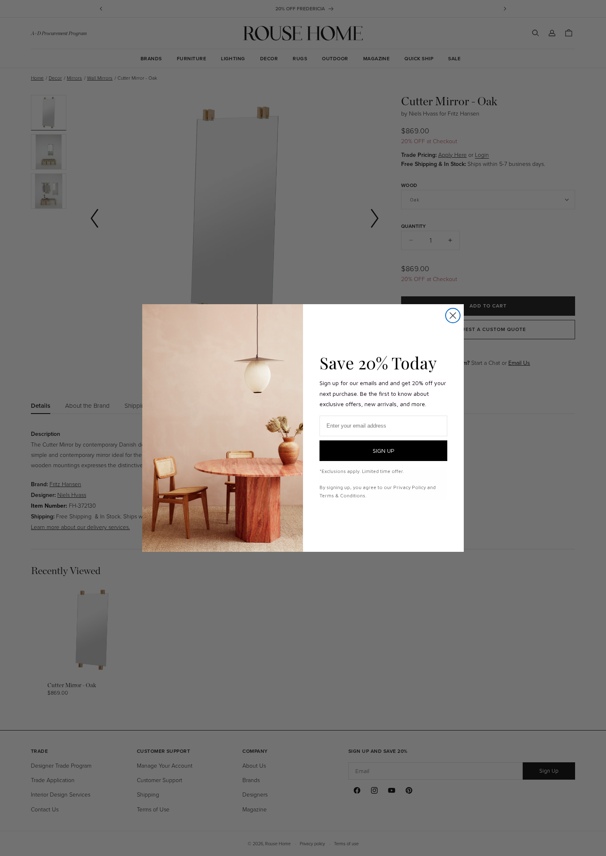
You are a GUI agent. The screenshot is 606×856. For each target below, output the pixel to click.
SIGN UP (384, 450)
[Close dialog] (453, 315)
